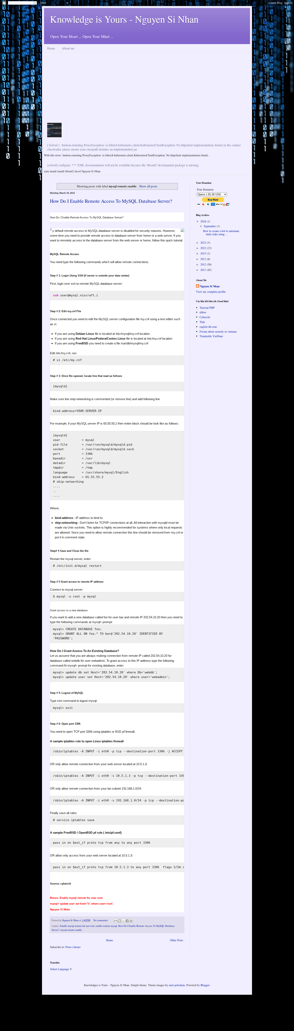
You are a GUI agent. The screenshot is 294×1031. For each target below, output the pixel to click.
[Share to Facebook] (127, 921)
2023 (203, 242)
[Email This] (116, 921)
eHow (203, 312)
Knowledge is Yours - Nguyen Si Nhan (124, 18)
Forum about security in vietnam (218, 331)
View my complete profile (211, 292)
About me (68, 48)
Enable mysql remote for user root (77, 926)
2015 (203, 253)
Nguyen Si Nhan (210, 286)
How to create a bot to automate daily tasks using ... (221, 232)
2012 (203, 264)
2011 (203, 270)
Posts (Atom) (73, 947)
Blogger (205, 985)
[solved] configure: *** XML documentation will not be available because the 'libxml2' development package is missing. (123, 165)
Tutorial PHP (207, 308)
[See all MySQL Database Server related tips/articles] (182, 230)
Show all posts (148, 186)
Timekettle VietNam (211, 336)
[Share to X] (123, 921)
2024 (203, 221)
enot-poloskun (177, 985)
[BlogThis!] (120, 921)
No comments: (101, 920)
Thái (202, 322)
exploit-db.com (208, 327)
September (210, 226)
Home (51, 48)
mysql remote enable (71, 930)
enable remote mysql (106, 926)
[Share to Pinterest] (131, 921)
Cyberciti (205, 317)
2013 (203, 259)
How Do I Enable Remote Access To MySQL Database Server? (111, 201)
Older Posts (176, 940)
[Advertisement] (147, 90)
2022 (203, 248)
